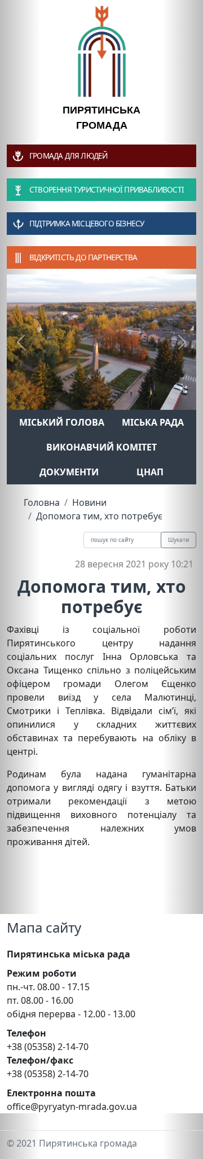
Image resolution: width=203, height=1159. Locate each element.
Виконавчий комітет (101, 447)
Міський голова (61, 422)
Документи (69, 472)
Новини (89, 502)
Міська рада (153, 422)
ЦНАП (150, 472)
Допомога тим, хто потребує (99, 516)
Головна (42, 502)
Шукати (178, 540)
